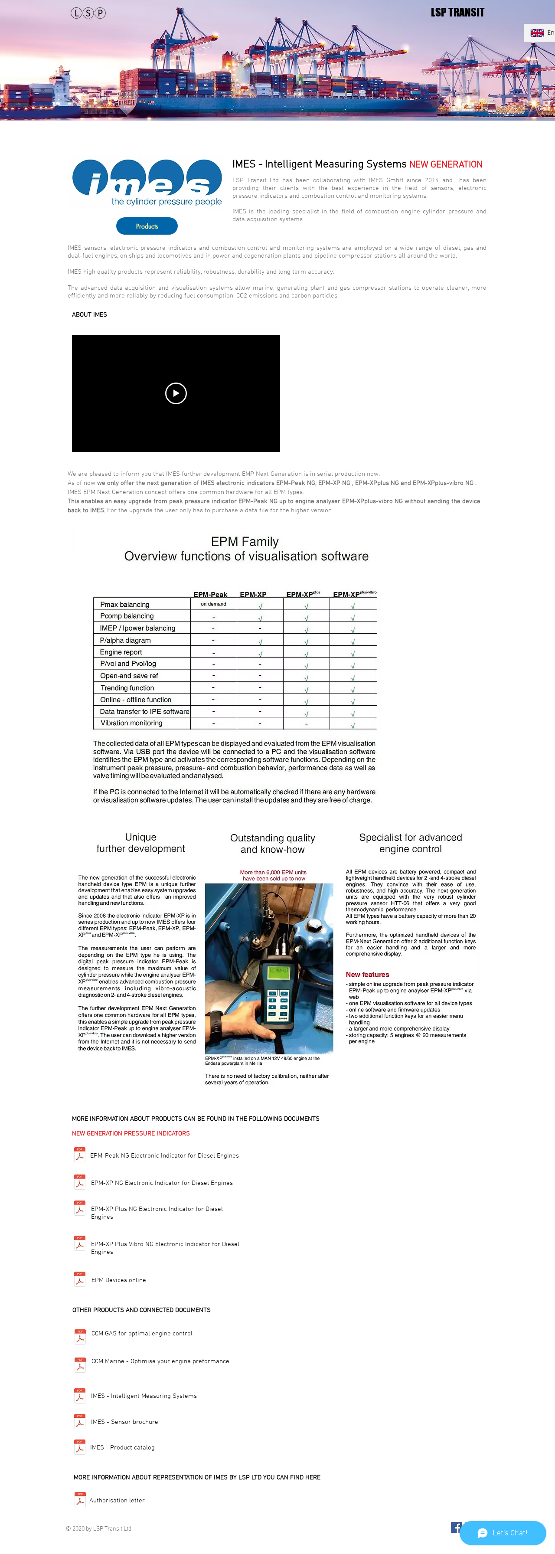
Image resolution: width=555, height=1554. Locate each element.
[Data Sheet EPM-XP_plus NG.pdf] (80, 1209)
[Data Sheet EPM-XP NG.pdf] (80, 1183)
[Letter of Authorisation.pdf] (80, 1500)
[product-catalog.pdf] (80, 1448)
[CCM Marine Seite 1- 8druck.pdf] (80, 1366)
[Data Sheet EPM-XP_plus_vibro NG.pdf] (80, 1244)
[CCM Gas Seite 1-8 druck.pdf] (80, 1338)
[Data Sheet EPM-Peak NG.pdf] (80, 1156)
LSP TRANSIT (458, 12)
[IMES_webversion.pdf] (80, 1397)
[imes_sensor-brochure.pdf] (80, 1422)
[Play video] (176, 393)
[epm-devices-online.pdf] (80, 1280)
